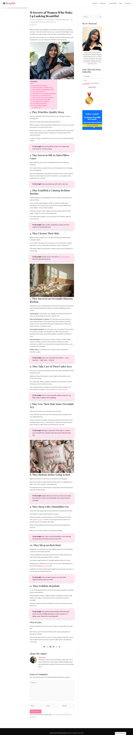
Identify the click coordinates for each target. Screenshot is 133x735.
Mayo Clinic (39, 519)
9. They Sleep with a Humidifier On (40, 101)
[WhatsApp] (56, 646)
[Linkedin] (53, 646)
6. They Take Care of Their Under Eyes (41, 95)
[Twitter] (47, 646)
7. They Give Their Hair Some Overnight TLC (43, 97)
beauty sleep (45, 566)
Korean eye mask (62, 389)
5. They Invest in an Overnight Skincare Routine (44, 93)
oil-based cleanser (64, 257)
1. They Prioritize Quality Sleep (39, 85)
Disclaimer (69, 733)
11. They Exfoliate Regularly (39, 105)
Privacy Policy (80, 733)
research (44, 130)
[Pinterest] (50, 646)
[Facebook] (44, 646)
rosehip (70, 344)
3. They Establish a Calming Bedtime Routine (43, 89)
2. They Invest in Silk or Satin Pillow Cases (42, 87)
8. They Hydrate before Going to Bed (41, 99)
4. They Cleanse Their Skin (38, 91)
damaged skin (64, 125)
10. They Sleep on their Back (39, 103)
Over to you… (38, 107)
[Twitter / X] (59, 646)
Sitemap (74, 733)
